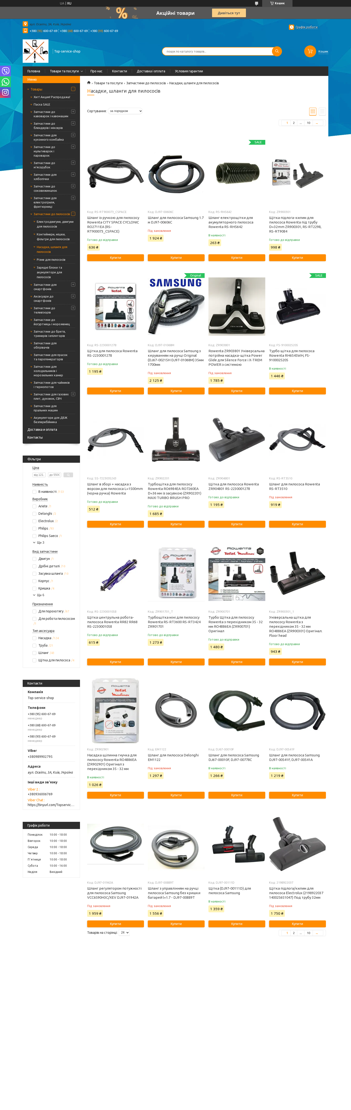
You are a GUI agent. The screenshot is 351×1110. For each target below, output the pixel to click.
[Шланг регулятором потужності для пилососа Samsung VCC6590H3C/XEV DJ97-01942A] (115, 844)
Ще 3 (40, 542)
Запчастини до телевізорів (44, 310)
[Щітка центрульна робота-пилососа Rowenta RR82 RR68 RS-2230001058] (115, 573)
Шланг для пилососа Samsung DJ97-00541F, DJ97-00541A (294, 757)
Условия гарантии (189, 71)
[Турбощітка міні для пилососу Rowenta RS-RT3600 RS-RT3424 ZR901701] (176, 573)
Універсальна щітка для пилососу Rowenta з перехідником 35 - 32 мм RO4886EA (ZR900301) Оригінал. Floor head (295, 626)
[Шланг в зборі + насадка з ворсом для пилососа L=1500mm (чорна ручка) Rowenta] (115, 439)
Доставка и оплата (42, 429)
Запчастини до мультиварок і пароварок (44, 151)
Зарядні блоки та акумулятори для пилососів (49, 272)
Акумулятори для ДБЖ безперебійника (50, 420)
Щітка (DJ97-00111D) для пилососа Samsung (229, 890)
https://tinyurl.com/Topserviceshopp (51, 805)
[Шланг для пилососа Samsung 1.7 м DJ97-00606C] (176, 173)
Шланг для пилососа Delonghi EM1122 (173, 757)
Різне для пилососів (51, 259)
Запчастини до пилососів (52, 214)
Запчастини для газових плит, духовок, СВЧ (51, 396)
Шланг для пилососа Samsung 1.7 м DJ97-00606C (176, 220)
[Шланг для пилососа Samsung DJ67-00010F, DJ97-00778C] (236, 710)
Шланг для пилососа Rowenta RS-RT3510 (294, 486)
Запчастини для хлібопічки (45, 177)
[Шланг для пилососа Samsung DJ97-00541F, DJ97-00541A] (297, 710)
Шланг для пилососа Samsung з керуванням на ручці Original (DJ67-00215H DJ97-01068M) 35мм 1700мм (176, 357)
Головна (33, 71)
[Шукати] (277, 51)
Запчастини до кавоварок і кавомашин (51, 114)
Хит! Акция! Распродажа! (52, 97)
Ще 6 (40, 595)
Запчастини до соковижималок (45, 188)
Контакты (35, 437)
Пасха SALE (42, 104)
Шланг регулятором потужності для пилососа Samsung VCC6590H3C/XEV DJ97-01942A (114, 892)
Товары (36, 89)
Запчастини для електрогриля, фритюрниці (45, 202)
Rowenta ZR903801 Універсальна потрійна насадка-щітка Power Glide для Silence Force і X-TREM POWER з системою (236, 357)
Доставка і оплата (151, 71)
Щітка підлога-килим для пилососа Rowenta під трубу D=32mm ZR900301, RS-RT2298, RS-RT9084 (295, 224)
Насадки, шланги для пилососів (52, 249)
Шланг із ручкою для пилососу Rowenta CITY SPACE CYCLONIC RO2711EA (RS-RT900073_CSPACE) (113, 224)
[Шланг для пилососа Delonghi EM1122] (176, 710)
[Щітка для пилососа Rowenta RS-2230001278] (115, 306)
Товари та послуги (64, 71)
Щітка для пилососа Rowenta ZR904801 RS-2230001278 (233, 486)
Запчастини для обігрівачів (45, 345)
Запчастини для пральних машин (46, 408)
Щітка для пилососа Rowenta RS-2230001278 (112, 353)
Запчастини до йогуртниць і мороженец (52, 322)
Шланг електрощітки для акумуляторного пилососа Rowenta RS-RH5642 (230, 222)
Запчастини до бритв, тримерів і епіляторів (50, 333)
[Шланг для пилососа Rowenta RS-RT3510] (297, 439)
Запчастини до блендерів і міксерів (48, 125)
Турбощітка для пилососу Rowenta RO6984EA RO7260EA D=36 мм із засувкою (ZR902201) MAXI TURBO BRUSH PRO (174, 491)
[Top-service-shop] (35, 51)
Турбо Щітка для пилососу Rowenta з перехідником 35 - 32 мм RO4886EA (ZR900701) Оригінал (235, 624)
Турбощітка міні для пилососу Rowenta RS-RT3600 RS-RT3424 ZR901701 (174, 621)
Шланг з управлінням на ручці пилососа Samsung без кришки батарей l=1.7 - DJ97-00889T (174, 892)
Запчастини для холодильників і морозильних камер (48, 371)
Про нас (96, 71)
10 (308, 122)
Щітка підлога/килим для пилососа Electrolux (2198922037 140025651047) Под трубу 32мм (296, 892)
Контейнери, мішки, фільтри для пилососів (53, 237)
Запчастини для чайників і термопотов (52, 384)
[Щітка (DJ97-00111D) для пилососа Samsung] (236, 844)
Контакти (119, 71)
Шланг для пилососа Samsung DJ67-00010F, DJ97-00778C (233, 757)
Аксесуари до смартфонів (43, 298)
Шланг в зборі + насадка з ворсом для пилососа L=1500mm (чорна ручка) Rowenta (115, 488)
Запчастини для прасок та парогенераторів (51, 357)
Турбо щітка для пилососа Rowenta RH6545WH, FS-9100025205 (291, 355)
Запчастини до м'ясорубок (44, 165)
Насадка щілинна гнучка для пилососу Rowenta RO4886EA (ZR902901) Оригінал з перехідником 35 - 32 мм (112, 762)
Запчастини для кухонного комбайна (49, 137)
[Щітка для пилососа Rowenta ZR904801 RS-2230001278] (236, 439)
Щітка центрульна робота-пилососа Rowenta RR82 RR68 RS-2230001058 (112, 621)
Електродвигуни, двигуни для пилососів (55, 224)
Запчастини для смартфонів (45, 287)
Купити (115, 258)
